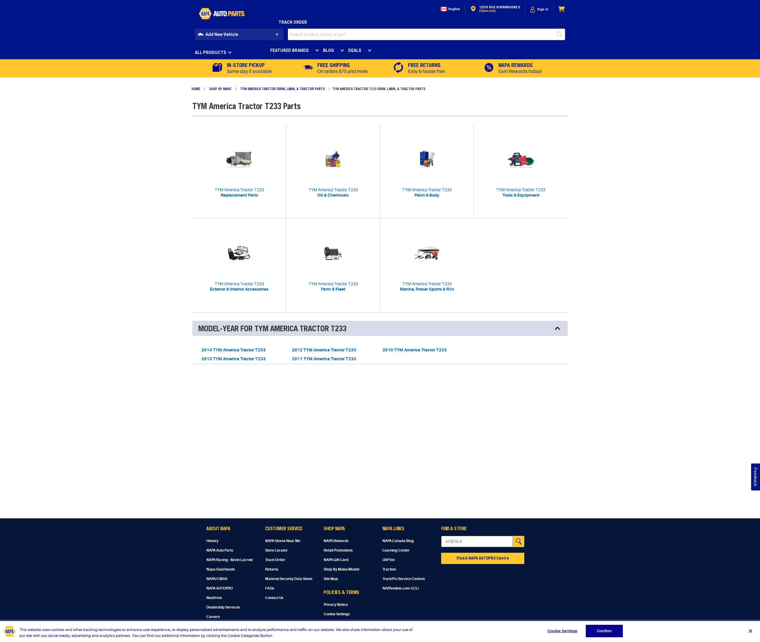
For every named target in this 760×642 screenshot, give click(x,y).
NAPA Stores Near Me (282, 541)
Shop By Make (220, 89)
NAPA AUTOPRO (219, 588)
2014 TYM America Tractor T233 (233, 350)
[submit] (560, 34)
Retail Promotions (338, 550)
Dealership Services (223, 607)
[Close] (750, 631)
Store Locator (276, 550)
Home (195, 89)
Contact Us (274, 598)
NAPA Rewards (336, 541)
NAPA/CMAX (216, 579)
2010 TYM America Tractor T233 (414, 350)
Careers (213, 617)
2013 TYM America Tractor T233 (233, 358)
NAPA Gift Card (336, 560)
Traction (389, 569)
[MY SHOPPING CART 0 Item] (561, 9)
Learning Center (396, 550)
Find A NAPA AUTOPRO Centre (483, 557)
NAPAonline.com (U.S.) (400, 588)
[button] (449, 9)
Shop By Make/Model (341, 569)
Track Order (292, 22)
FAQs (269, 588)
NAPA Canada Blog (398, 541)
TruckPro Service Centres (403, 579)
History (212, 541)
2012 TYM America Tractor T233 (324, 350)
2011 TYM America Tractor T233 (324, 358)
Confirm (604, 631)
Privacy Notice (336, 605)
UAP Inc (388, 560)
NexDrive (214, 598)
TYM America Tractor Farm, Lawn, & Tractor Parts (282, 89)
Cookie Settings (337, 614)
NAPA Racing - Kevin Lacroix (229, 560)
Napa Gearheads (220, 569)
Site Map (331, 579)
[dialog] (539, 9)
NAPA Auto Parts (219, 550)
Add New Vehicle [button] (221, 34)
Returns (271, 569)
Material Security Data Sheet (288, 579)
